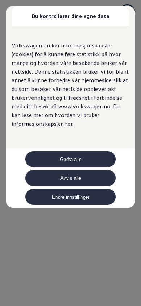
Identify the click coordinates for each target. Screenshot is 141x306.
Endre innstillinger (70, 197)
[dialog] (70, 153)
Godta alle (70, 159)
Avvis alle (70, 178)
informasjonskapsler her (42, 123)
